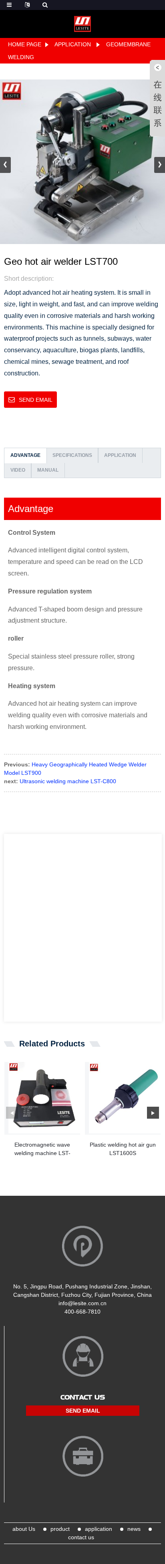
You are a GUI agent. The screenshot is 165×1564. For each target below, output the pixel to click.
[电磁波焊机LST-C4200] (44, 1097)
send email (35, 400)
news (134, 1529)
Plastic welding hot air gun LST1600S (123, 1148)
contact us (81, 1537)
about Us (23, 1529)
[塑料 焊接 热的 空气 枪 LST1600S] (125, 1097)
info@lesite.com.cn (82, 1303)
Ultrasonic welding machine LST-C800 (68, 781)
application (72, 44)
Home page (24, 44)
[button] (159, 165)
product (60, 1529)
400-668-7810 (82, 1311)
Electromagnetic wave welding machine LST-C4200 (42, 1149)
